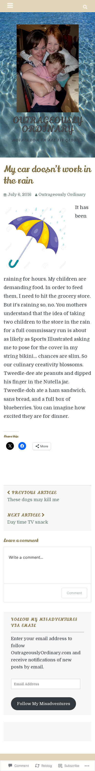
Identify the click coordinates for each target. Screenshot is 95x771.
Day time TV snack (27, 518)
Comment (74, 593)
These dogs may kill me (33, 496)
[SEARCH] (85, 6)
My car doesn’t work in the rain (47, 175)
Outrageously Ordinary (47, 124)
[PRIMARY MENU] (10, 6)
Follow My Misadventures (43, 703)
